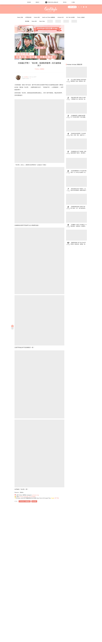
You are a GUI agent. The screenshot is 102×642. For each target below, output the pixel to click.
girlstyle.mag (35, 495)
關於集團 (29, 2)
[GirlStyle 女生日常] (51, 9)
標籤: (16, 501)
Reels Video (42, 21)
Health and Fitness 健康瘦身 (48, 17)
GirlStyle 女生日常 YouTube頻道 (27, 496)
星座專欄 (27, 21)
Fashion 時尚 (37, 17)
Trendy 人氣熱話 (81, 17)
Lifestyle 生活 (60, 17)
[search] (78, 7)
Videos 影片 (34, 21)
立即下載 (56, 498)
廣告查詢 (64, 2)
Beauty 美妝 (20, 17)
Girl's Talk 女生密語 (70, 17)
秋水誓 (34, 501)
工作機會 (73, 2)
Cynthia (26, 77)
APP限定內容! (28, 17)
